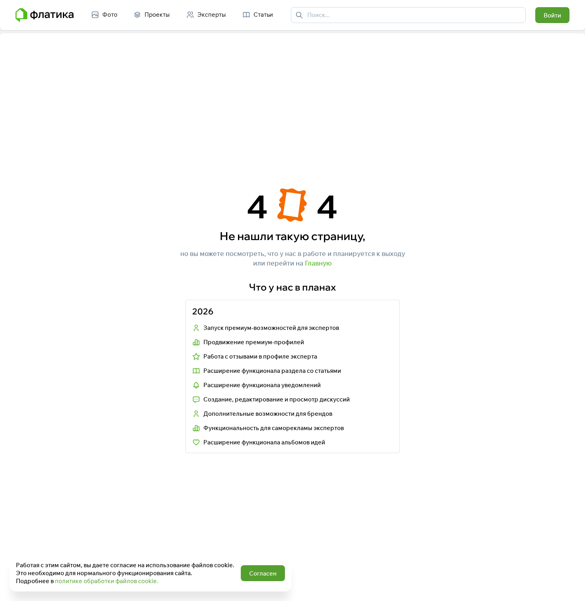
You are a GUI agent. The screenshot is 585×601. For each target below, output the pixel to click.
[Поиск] (299, 15)
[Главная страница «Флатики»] (45, 15)
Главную (318, 263)
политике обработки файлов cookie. (106, 581)
